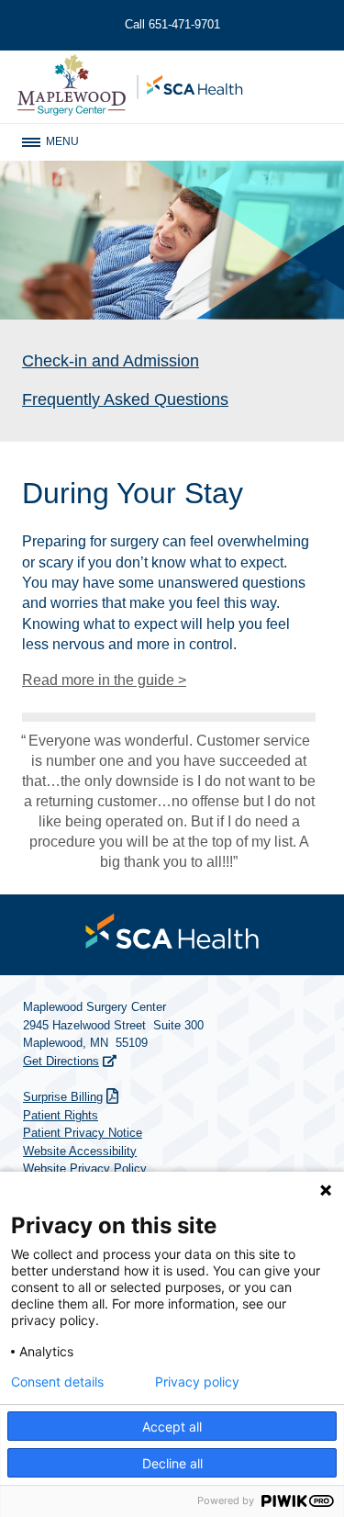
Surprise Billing (63, 1097)
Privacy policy (197, 1382)
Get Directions (61, 1061)
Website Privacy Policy (85, 1168)
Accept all (172, 1426)
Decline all (172, 1463)
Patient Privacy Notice (82, 1133)
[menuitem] (172, 931)
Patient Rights (60, 1115)
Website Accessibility (80, 1151)
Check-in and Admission (110, 361)
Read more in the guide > (104, 680)
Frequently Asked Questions (125, 399)
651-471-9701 (172, 24)
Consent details (57, 1382)
